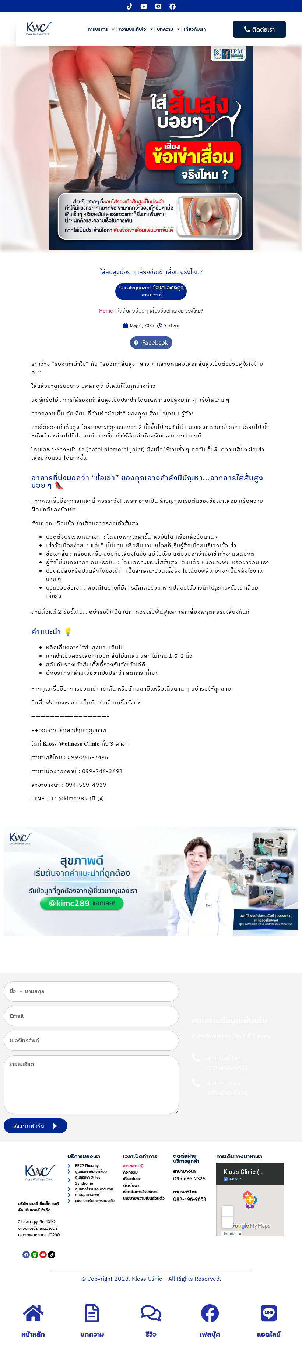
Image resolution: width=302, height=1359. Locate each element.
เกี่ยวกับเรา (195, 29)
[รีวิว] (151, 1313)
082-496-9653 (189, 1199)
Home (106, 311)
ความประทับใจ (132, 29)
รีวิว (151, 1334)
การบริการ (98, 29)
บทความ (165, 29)
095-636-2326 (189, 1178)
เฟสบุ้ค (210, 1334)
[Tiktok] (129, 6)
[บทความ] (92, 1313)
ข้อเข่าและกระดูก (168, 287)
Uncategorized (135, 287)
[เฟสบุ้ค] (210, 1313)
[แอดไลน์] (269, 1313)
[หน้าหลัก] (33, 1313)
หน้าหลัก (33, 1334)
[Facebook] (172, 6)
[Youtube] (144, 6)
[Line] (158, 6)
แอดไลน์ (269, 1334)
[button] (151, 342)
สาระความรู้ (152, 295)
